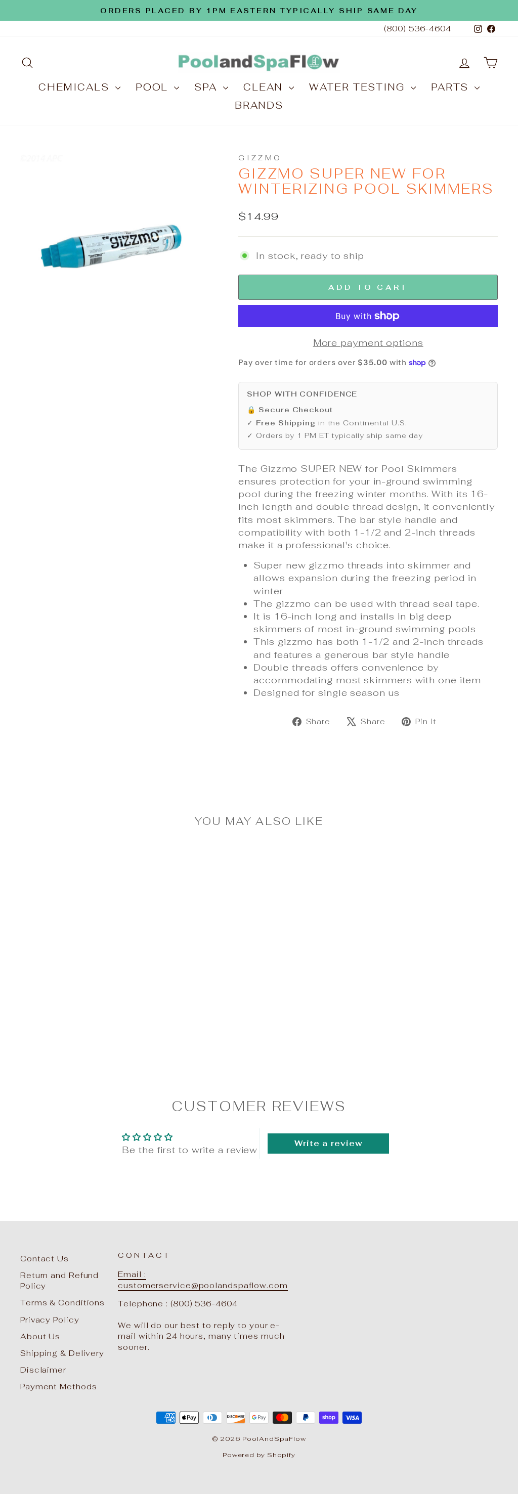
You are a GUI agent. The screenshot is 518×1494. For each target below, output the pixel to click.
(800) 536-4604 (417, 28)
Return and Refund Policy (59, 1280)
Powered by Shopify (259, 1455)
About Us (40, 1336)
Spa (207, 87)
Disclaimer (43, 1370)
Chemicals (75, 87)
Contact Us (44, 1258)
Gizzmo (260, 157)
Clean (264, 87)
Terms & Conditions (62, 1302)
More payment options (368, 342)
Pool (154, 87)
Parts (451, 87)
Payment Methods (58, 1386)
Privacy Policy (49, 1320)
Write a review (328, 1143)
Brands (259, 105)
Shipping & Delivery (62, 1353)
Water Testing (358, 87)
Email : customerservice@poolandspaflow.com (203, 1279)
